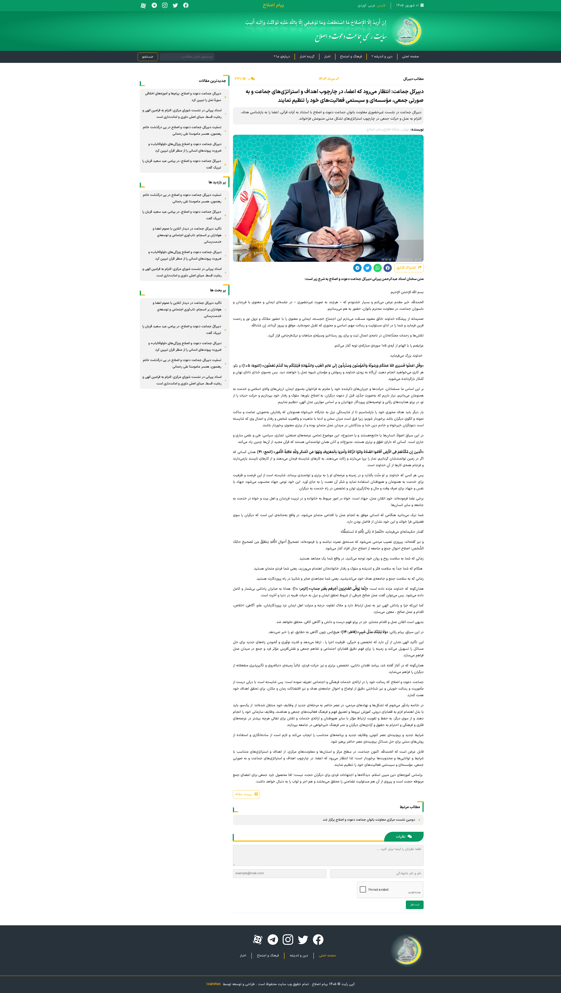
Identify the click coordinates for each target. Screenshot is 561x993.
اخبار (327, 56)
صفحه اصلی (410, 56)
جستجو (147, 56)
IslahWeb (213, 984)
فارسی (381, 5)
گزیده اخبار (307, 56)
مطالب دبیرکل (413, 79)
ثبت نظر (414, 905)
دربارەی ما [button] (283, 56)
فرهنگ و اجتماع (351, 56)
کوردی (362, 5)
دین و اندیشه (299, 955)
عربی (371, 5)
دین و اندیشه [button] (383, 56)
